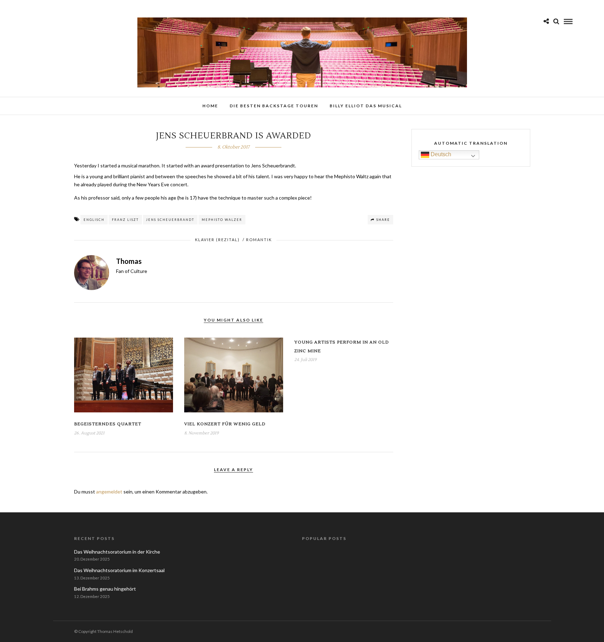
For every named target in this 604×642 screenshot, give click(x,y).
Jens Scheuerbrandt (170, 220)
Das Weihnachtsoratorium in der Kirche (117, 552)
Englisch (94, 220)
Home (210, 105)
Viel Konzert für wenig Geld (225, 424)
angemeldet (109, 492)
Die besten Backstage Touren (274, 105)
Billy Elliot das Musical (366, 105)
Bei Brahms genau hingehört (105, 589)
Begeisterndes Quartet (107, 424)
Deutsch (440, 155)
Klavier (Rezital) (217, 239)
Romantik (259, 239)
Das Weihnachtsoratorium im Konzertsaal (119, 570)
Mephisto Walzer (222, 220)
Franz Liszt (125, 220)
